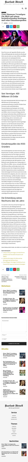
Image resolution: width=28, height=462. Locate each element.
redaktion (6, 23)
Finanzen (4, 12)
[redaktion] (2, 23)
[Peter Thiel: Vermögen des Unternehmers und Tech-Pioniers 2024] (22, 292)
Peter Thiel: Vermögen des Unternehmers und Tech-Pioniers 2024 (10, 292)
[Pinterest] (14, 26)
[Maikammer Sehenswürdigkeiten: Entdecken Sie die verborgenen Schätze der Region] (22, 392)
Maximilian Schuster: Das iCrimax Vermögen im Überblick (21, 278)
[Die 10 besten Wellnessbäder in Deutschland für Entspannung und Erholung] (22, 373)
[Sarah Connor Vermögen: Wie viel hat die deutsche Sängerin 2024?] (22, 310)
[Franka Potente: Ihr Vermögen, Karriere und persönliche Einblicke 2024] (22, 301)
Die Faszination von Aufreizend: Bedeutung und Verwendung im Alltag (10, 363)
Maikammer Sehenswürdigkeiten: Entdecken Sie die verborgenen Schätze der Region (10, 392)
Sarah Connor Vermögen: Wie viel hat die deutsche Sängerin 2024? (10, 309)
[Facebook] (7, 26)
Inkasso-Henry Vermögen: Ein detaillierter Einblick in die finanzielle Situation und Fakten (14, 254)
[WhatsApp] (18, 26)
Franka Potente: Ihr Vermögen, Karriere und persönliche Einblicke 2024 (10, 300)
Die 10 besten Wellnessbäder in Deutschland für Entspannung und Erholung (8, 373)
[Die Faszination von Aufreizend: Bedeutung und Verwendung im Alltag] (22, 364)
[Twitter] (11, 26)
